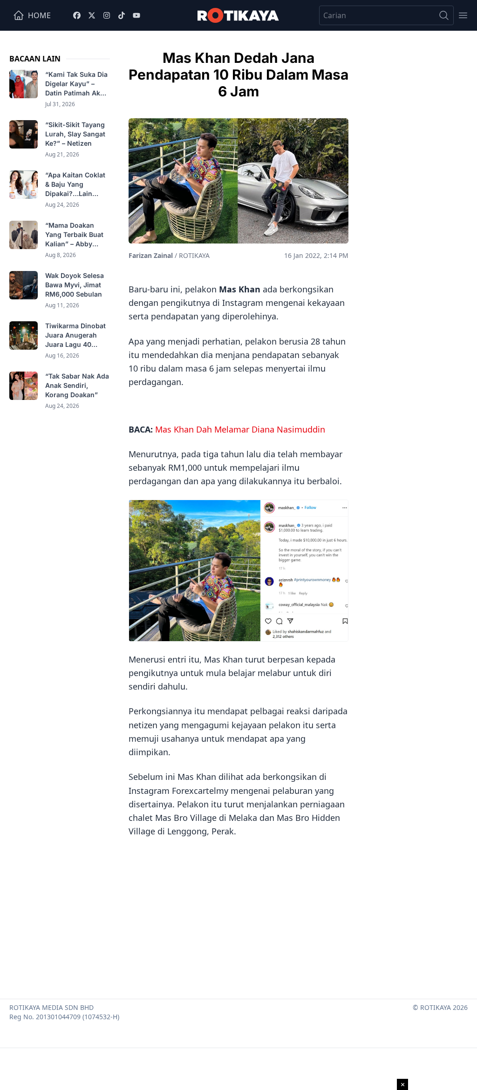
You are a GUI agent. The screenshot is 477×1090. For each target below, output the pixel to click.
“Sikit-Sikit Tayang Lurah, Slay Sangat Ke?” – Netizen (75, 134)
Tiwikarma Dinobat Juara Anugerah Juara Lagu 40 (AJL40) (75, 335)
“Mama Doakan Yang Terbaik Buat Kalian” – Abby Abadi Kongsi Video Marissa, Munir (77, 235)
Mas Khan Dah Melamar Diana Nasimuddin (240, 429)
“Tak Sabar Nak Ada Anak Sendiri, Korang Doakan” (77, 385)
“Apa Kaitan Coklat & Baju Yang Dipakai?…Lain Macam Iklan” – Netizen (75, 184)
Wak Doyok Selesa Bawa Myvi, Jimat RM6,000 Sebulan (74, 284)
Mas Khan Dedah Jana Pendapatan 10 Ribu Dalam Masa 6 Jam (238, 74)
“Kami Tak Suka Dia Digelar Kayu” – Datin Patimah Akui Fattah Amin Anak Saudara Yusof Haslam (76, 84)
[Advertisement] (238, 915)
